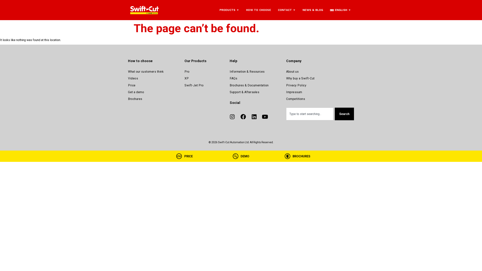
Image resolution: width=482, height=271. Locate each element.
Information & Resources (247, 71)
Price (132, 85)
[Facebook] (243, 116)
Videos (133, 78)
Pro (187, 71)
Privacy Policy (296, 85)
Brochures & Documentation (249, 85)
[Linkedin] (254, 116)
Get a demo (136, 92)
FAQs (233, 78)
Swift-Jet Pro (194, 85)
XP (187, 78)
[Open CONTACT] (294, 10)
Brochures (135, 99)
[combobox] (309, 114)
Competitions (295, 99)
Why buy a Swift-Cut (300, 78)
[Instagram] (232, 116)
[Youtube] (264, 116)
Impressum (294, 92)
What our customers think (146, 71)
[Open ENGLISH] (349, 10)
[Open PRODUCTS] (237, 10)
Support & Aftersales (244, 92)
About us (292, 71)
